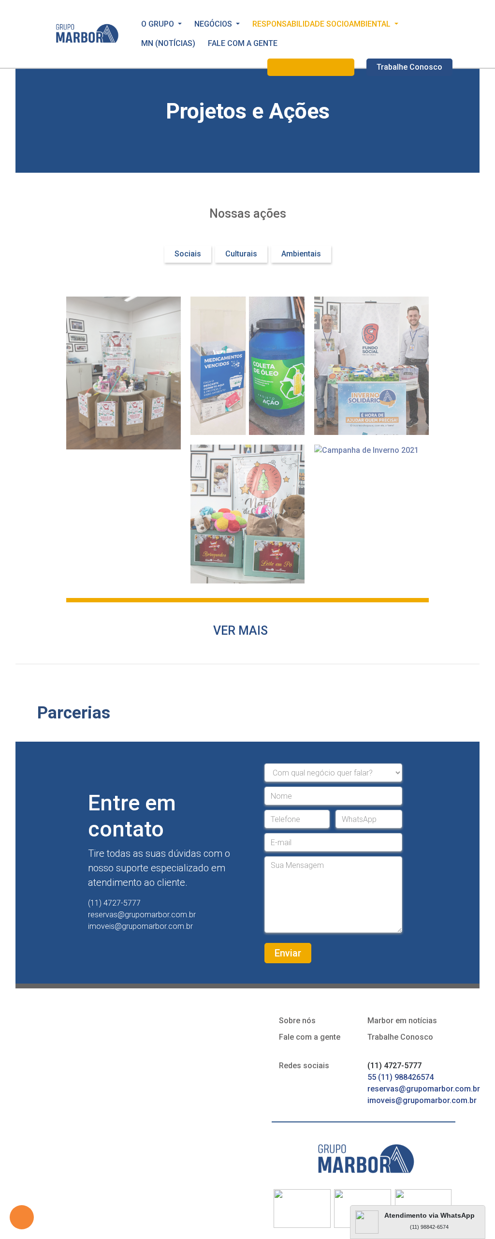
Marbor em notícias (402, 1020)
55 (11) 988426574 (401, 1077)
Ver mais (240, 631)
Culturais (241, 253)
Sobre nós (297, 1020)
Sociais (188, 253)
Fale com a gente (309, 1037)
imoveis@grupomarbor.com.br (422, 1100)
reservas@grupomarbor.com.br (423, 1088)
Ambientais (301, 253)
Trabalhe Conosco (409, 67)
